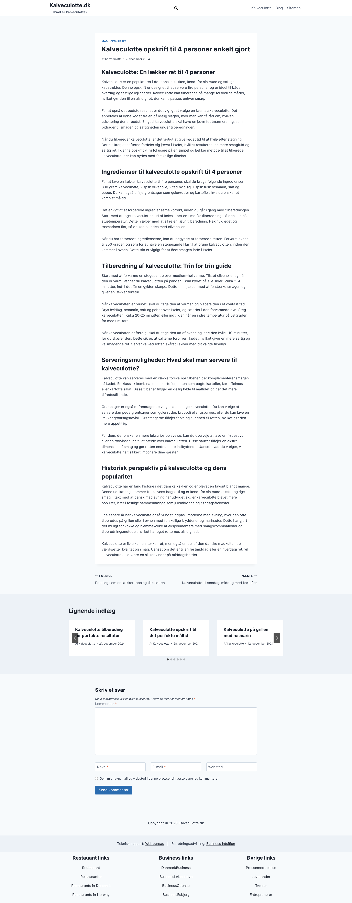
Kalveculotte (261, 8)
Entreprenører (261, 895)
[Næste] (277, 638)
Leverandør (261, 877)
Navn (102, 767)
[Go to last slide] (75, 638)
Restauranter (91, 877)
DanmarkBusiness (176, 868)
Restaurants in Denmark (91, 886)
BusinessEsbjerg (176, 895)
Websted (215, 767)
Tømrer (261, 886)
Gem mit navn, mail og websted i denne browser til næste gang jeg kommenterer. (159, 778)
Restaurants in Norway (91, 895)
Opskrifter (118, 41)
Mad (105, 41)
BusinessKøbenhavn (176, 877)
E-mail (159, 767)
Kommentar (106, 704)
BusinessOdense (176, 886)
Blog (279, 8)
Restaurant (91, 868)
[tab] (168, 659)
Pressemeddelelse (261, 868)
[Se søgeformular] (176, 8)
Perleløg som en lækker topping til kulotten (130, 579)
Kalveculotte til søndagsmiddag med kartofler (219, 579)
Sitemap (293, 8)
